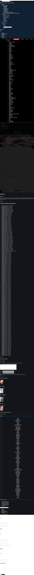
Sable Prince (1, 403)
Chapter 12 (3, 344)
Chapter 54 (3, 306)
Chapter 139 (4, 230)
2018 (2, 503)
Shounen (10, 55)
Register (5, 25)
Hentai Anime (18, 447)
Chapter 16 (3, 341)
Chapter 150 (4, 220)
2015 (8, 503)
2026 (2, 501)
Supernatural (18, 486)
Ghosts (10, 78)
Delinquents (11, 73)
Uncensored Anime (12, 45)
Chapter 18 (3, 339)
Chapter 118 (4, 248)
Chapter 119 (4, 247)
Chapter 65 (3, 296)
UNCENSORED (6, 8)
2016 (2, 184)
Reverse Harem (17, 473)
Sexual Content (11, 102)
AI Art (18, 422)
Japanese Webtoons (18, 452)
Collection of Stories (18, 429)
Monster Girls (11, 97)
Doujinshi (10, 58)
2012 (6, 504)
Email (1, 372)
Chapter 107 (4, 258)
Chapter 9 (3, 347)
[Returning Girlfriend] (1, 392)
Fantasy (10, 60)
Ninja (10, 91)
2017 (4, 503)
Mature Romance (18, 458)
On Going (5, 20)
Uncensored (18, 489)
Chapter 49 (3, 311)
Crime (10, 53)
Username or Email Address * (4, 522)
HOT (4, 15)
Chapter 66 (3, 295)
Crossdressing (11, 57)
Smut (10, 105)
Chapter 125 (4, 242)
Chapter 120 (4, 246)
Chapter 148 (4, 222)
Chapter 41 (3, 319)
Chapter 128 (4, 239)
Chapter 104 (4, 260)
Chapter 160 (4, 211)
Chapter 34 (3, 325)
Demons (10, 84)
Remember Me (3, 527)
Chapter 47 (3, 313)
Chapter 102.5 (4, 262)
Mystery (18, 465)
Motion (18, 463)
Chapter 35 (3, 324)
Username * (2, 539)
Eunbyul (2, 160)
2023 (8, 501)
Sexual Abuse (11, 101)
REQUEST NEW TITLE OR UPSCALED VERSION (11, 13)
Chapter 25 (3, 333)
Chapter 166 (4, 206)
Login (4, 24)
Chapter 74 (3, 288)
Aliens (10, 52)
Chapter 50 (3, 310)
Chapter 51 (3, 309)
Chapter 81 (3, 281)
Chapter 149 (4, 221)
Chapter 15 (3, 342)
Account (3, 23)
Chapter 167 (4, 205)
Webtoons (16, 168)
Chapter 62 (3, 299)
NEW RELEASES (6, 16)
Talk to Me (5, 128)
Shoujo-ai (10, 103)
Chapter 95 (3, 269)
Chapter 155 (4, 216)
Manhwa (10, 90)
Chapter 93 (3, 271)
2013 (4, 504)
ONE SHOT (5, 10)
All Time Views (6, 17)
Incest (10, 106)
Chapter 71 (3, 291)
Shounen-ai (11, 104)
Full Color (7, 168)
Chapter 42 (3, 318)
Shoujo (18, 478)
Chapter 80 (3, 282)
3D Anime (10, 44)
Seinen (10, 51)
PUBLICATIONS (4, 5)
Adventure (10, 69)
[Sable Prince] (1, 401)
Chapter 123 (4, 244)
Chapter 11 (3, 345)
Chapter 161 (4, 210)
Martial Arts (11, 92)
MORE (8, 40)
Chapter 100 (4, 265)
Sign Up (1, 535)
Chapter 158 (4, 213)
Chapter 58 (3, 302)
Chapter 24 (3, 334)
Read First (15, 190)
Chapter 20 (3, 337)
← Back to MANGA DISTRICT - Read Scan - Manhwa (8, 532)
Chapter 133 (4, 235)
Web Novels (11, 111)
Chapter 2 (3, 353)
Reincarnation (11, 93)
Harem (10, 82)
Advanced (1, 29)
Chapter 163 (4, 209)
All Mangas (5, 125)
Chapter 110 (4, 255)
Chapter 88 (3, 275)
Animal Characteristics (12, 70)
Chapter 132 (4, 236)
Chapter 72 (3, 290)
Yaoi (9, 119)
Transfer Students (11, 107)
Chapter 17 (3, 340)
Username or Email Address (4, 559)
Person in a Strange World (13, 117)
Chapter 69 (3, 293)
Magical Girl (11, 88)
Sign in (1, 520)
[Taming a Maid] (1, 384)
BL (9, 74)
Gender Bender (11, 79)
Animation (10, 43)
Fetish (10, 77)
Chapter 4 (3, 351)
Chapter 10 (3, 346)
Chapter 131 (4, 237)
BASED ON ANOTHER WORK (8, 12)
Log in (1, 550)
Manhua (10, 89)
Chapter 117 (4, 249)
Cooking (10, 71)
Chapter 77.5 (4, 285)
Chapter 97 (3, 267)
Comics (18, 431)
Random (5, 19)
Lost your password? (3, 530)
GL (9, 80)
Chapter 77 (3, 286)
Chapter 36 (3, 323)
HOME (3, 4)
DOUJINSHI (5, 9)
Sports (18, 484)
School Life (11, 50)
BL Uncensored (11, 75)
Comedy (10, 48)
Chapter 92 (3, 272)
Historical (10, 83)
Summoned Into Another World (14, 113)
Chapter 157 (4, 214)
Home (3, 123)
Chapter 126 (4, 241)
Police (10, 118)
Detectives (10, 54)
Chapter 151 (4, 219)
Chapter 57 (3, 303)
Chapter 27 (3, 331)
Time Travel (11, 116)
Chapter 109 (4, 256)
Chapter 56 (3, 304)
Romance (13, 168)
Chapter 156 (4, 215)
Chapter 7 (3, 349)
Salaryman (10, 99)
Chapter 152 (4, 218)
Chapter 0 (3, 355)
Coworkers (10, 72)
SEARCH (3, 34)
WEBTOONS (6, 6)
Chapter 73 (3, 289)
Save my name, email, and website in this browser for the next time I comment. (13, 374)
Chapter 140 (4, 229)
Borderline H (11, 76)
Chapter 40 (3, 320)
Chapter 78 (3, 284)
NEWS (3, 35)
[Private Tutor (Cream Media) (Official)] (1, 410)
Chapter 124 (4, 243)
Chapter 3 (3, 352)
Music (10, 65)
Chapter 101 (4, 264)
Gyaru (10, 68)
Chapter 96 (3, 268)
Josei (10, 61)
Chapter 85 (3, 278)
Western (18, 494)
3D (9, 41)
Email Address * (2, 541)
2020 (6, 502)
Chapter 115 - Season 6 (5, 251)
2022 (2, 502)
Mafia (10, 86)
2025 (4, 501)
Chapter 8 (3, 348)
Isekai (10, 85)
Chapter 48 (3, 312)
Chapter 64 (3, 297)
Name (4, 18)
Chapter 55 (3, 305)
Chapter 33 (3, 326)
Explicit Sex (11, 81)
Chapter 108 (4, 257)
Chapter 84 (3, 279)
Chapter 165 (4, 207)
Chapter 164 (4, 208)
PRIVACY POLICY (5, 511)
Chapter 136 (4, 232)
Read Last (18, 190)
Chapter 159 (4, 212)
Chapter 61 (3, 300)
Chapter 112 (4, 253)
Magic (10, 87)
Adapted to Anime (12, 46)
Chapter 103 (4, 261)
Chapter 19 (3, 338)
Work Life (10, 112)
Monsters (10, 64)
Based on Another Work (12, 98)
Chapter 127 (4, 240)
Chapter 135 (4, 233)
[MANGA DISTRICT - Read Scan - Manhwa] (7, 2)
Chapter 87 (3, 276)
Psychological (11, 121)
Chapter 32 (3, 327)
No (0, 574)
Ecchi (10, 59)
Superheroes (11, 114)
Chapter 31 (3, 328)
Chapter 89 (3, 274)
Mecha (10, 95)
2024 (6, 501)
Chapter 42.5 (4, 317)
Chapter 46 (3, 314)
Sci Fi (10, 66)
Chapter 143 (4, 226)
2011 (8, 504)
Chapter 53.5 (4, 307)
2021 (4, 502)
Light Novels (11, 62)
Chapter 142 (4, 227)
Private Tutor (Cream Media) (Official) (5, 412)
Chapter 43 (3, 316)
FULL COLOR (6, 11)
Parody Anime (18, 468)
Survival (10, 115)
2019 (8, 502)
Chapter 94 (3, 270)
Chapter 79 (3, 283)
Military (10, 96)
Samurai (10, 100)
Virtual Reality (11, 110)
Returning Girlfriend (3, 394)
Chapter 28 (3, 330)
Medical (10, 94)
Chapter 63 (3, 298)
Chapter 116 (4, 250)
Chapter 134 (4, 234)
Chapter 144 (4, 225)
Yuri (18, 496)
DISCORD (5, 22)
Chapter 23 (3, 335)
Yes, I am (3, 574)
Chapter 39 (3, 321)
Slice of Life (11, 120)
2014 (2, 504)
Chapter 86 (3, 277)
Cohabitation (18, 428)
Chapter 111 (4, 254)
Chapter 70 (3, 292)
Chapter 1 (3, 354)
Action (10, 47)
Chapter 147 (4, 223)
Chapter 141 (4, 228)
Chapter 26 (3, 332)
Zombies (10, 67)
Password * (2, 524)
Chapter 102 (4, 263)
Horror (18, 449)
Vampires (10, 108)
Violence (10, 109)
